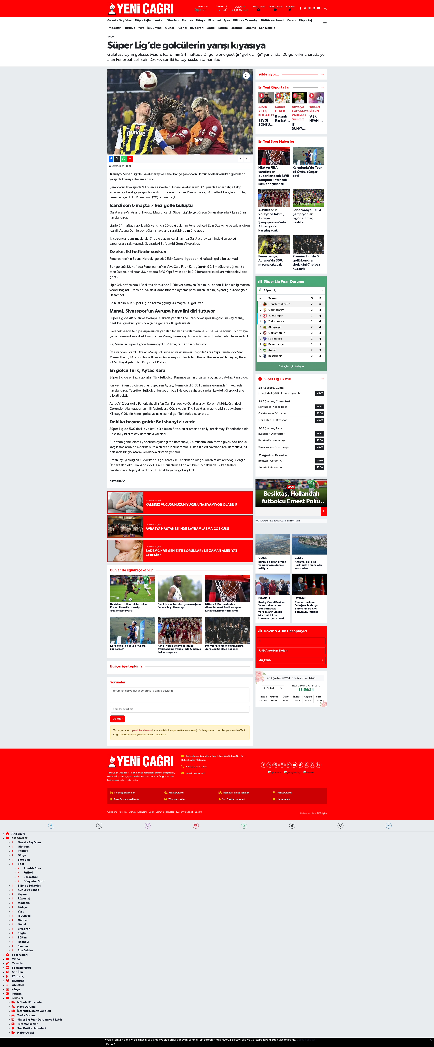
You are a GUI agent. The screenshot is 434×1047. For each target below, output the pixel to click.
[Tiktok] (300, 765)
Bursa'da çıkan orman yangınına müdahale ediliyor (272, 565)
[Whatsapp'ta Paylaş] (124, 159)
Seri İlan (17, 972)
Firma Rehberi (21, 967)
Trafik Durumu (284, 792)
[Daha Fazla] (130, 159)
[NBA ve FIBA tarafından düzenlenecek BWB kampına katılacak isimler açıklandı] (227, 588)
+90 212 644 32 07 (196, 766)
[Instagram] (282, 765)
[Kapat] (432, 1040)
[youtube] (196, 826)
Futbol (28, 872)
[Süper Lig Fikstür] (322, 379)
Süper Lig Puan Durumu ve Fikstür (39, 1019)
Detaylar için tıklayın (291, 366)
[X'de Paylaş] (117, 159)
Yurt (141, 28)
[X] (270, 765)
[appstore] (274, 772)
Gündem (173, 20)
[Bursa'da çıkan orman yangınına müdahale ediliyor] (272, 544)
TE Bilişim (322, 813)
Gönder (118, 718)
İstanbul (237, 28)
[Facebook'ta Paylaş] (111, 159)
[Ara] (325, 8)
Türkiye (129, 28)
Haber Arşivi (283, 799)
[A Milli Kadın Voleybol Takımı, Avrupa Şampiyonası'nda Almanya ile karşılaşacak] (180, 630)
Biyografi (197, 28)
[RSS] (318, 765)
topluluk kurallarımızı (141, 730)
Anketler (18, 985)
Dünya (200, 20)
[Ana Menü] (325, 24)
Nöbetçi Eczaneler (124, 792)
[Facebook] (264, 765)
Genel (182, 28)
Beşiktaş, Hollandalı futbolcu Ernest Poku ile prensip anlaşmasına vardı (128, 607)
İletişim (17, 993)
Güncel (170, 28)
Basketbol (30, 877)
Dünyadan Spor (34, 881)
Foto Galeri (19, 954)
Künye (16, 989)
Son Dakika (267, 28)
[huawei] (309, 772)
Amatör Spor (32, 868)
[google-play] (292, 772)
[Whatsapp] (312, 765)
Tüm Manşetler (176, 799)
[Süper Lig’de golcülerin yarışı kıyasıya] (180, 111)
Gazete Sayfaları (119, 20)
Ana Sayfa (18, 833)
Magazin (115, 28)
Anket (159, 20)
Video (16, 959)
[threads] (340, 826)
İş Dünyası (154, 28)
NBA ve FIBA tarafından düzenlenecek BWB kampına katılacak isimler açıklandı (223, 607)
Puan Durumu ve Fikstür (127, 799)
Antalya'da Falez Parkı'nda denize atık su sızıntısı (308, 565)
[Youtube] (294, 765)
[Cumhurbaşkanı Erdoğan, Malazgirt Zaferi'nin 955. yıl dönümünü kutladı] (309, 584)
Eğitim (223, 28)
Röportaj (305, 20)
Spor (227, 20)
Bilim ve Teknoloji (245, 20)
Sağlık (210, 28)
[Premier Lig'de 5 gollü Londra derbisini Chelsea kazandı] (227, 630)
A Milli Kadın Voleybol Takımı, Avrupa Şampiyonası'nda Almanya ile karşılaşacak (179, 649)
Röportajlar (143, 20)
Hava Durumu (176, 792)
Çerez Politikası (306, 1039)
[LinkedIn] (288, 765)
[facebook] (51, 826)
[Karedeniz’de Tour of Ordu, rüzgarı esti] (132, 630)
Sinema (250, 28)
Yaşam (291, 20)
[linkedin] (389, 826)
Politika (187, 20)
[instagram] (148, 826)
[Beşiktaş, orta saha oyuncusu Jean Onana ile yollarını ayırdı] (180, 588)
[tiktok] (292, 826)
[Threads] (306, 765)
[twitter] (99, 826)
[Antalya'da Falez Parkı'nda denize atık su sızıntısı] (309, 544)
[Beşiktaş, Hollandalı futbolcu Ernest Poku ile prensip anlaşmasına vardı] (132, 588)
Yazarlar (18, 963)
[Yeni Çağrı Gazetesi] (141, 8)
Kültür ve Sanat (272, 20)
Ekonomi (214, 20)
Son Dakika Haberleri (233, 799)
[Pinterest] (276, 765)
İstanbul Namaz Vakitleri (236, 792)
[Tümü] (322, 74)
